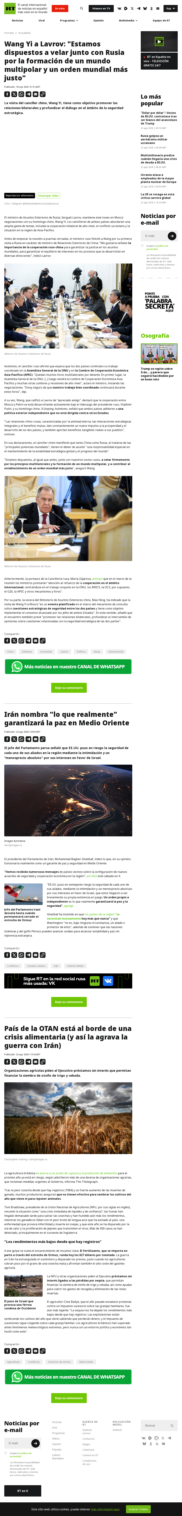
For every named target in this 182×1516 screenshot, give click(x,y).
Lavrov (64, 651)
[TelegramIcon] (138, 8)
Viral (42, 20)
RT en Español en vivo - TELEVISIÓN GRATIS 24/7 (157, 61)
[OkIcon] (151, 8)
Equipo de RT (161, 20)
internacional (116, 651)
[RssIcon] (157, 1444)
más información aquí (105, 1509)
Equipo (86, 1444)
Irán (56, 966)
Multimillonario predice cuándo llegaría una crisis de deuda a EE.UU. (159, 159)
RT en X (22, 1491)
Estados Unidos (36, 966)
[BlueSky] (145, 8)
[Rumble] (126, 8)
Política (81, 651)
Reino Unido (86, 1362)
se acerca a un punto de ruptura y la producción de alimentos (76, 1173)
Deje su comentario (69, 688)
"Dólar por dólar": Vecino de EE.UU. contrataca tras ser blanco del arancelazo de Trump (159, 118)
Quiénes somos (87, 1431)
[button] (159, 42)
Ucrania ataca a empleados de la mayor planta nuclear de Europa (158, 178)
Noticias (17, 20)
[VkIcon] (119, 8)
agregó (68, 906)
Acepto (157, 247)
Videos (56, 1438)
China (10, 651)
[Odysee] (156, 1438)
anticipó (97, 579)
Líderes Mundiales (58, 1456)
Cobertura (88, 1450)
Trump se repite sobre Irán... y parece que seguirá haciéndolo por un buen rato (157, 374)
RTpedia (56, 1449)
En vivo (60, 8)
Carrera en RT (90, 1455)
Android (117, 1430)
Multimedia (126, 20)
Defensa (27, 651)
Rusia (97, 651)
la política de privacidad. (157, 247)
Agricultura (13, 1362)
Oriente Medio (75, 966)
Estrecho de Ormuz (59, 1362)
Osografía (155, 335)
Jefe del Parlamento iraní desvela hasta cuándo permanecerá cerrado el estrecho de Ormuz (22, 914)
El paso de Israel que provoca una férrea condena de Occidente (20, 1304)
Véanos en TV (101, 8)
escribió (92, 876)
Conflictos (13, 966)
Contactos (88, 1439)
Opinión (98, 20)
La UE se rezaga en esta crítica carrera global (157, 196)
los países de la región (100, 914)
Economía (46, 651)
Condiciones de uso (89, 1462)
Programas (67, 20)
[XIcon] (132, 8)
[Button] (81, 8)
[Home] (10, 8)
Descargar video (48, 195)
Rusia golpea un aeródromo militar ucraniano (154, 139)
